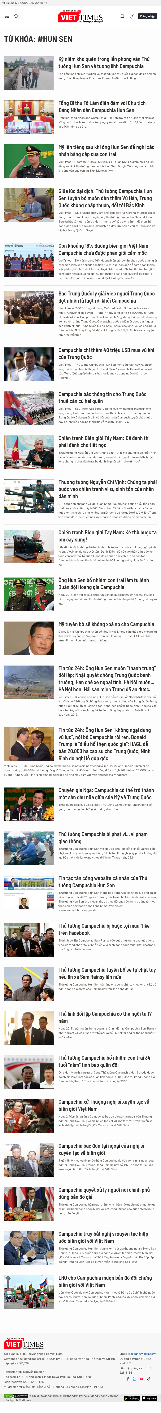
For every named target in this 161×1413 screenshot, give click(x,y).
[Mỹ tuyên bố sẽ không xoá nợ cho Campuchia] (29, 638)
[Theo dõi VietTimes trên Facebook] (128, 1379)
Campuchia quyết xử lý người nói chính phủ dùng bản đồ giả (104, 1193)
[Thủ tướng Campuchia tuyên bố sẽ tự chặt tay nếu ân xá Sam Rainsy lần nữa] (29, 984)
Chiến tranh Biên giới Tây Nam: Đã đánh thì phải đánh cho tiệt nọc (103, 441)
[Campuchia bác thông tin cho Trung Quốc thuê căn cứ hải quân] (29, 408)
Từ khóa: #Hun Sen (38, 39)
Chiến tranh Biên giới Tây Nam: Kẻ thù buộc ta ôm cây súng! (107, 536)
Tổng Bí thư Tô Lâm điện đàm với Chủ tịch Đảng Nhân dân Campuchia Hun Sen (102, 106)
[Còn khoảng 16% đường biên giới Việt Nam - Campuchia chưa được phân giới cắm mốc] (29, 260)
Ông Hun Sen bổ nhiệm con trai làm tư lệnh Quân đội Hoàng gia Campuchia (103, 583)
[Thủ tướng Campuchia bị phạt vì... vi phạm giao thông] (29, 848)
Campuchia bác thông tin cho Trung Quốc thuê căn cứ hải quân (102, 397)
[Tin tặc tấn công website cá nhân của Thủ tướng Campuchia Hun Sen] (29, 892)
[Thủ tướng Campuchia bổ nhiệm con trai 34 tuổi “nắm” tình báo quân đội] (29, 1072)
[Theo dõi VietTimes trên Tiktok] (149, 1379)
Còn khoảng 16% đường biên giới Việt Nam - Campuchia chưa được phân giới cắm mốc (104, 249)
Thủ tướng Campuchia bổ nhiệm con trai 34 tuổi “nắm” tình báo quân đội (104, 1061)
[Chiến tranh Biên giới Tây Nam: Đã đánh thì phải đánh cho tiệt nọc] (29, 452)
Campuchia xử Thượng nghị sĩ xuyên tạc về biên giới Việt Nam (103, 1105)
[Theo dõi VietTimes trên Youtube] (141, 1379)
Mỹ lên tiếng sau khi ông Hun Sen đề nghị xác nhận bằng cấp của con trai (106, 150)
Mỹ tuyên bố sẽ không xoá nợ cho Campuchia (106, 624)
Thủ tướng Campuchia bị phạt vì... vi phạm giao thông (103, 837)
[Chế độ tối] (131, 16)
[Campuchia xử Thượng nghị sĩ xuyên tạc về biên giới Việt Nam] (29, 1116)
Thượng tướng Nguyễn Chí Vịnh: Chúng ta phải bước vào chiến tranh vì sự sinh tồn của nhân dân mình (107, 489)
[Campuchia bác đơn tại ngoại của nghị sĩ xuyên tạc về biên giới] (29, 1160)
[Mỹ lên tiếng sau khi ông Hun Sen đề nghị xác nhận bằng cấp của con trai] (29, 161)
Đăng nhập (147, 16)
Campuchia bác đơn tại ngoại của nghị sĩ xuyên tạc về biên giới (101, 1149)
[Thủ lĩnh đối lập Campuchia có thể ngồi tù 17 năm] (29, 1028)
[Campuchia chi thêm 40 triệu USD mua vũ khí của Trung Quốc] (29, 364)
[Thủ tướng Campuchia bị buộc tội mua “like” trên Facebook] (29, 940)
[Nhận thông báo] (122, 16)
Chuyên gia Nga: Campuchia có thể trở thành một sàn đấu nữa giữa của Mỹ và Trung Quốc (106, 793)
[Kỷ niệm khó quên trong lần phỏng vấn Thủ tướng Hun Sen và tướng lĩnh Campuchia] (29, 73)
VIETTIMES (80, 16)
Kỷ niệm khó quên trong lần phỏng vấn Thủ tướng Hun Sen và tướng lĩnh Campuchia (104, 62)
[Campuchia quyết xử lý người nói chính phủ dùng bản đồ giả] (29, 1204)
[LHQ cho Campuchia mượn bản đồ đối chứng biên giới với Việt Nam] (29, 1292)
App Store (132, 1398)
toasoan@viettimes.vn (141, 1353)
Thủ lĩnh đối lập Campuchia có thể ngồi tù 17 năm (105, 1017)
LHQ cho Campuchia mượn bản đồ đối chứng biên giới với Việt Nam (105, 1281)
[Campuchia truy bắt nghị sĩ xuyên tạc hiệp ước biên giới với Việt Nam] (29, 1248)
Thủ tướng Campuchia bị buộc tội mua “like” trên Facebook (104, 929)
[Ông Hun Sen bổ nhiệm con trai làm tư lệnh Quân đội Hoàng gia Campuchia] (29, 594)
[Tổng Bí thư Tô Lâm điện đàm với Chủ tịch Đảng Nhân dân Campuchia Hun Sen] (29, 117)
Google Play (149, 1398)
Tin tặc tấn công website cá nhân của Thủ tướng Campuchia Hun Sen (102, 881)
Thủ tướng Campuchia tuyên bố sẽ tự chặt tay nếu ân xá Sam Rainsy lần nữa (107, 973)
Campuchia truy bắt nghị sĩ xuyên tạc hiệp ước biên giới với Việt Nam (103, 1237)
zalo (134, 1379)
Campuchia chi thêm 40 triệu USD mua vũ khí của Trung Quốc (106, 353)
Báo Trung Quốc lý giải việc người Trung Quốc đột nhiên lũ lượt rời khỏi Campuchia (106, 297)
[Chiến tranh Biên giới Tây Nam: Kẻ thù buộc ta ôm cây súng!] (29, 546)
